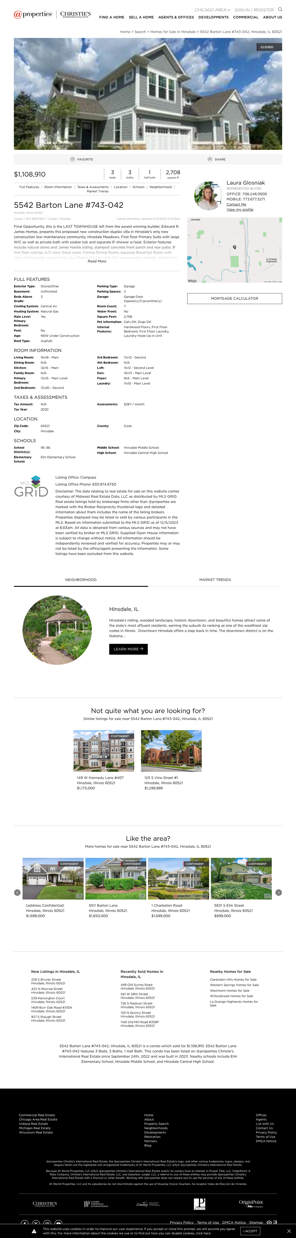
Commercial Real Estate (37, 1115)
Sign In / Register (254, 10)
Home (148, 1115)
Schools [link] (139, 187)
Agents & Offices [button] (176, 17)
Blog (147, 1145)
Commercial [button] (246, 17)
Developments (213, 17)
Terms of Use (265, 1136)
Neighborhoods (156, 1128)
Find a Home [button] (111, 17)
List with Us (265, 1123)
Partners (150, 1141)
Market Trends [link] (98, 191)
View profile (240, 210)
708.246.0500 (254, 194)
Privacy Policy (266, 1132)
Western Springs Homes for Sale (234, 985)
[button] (234, 250)
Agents (261, 1119)
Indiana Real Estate (33, 1123)
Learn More (127, 649)
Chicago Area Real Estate (38, 1119)
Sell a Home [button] (141, 17)
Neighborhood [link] (161, 187)
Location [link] (121, 187)
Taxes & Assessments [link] (93, 187)
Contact (236, 204)
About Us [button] (272, 17)
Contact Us (264, 1128)
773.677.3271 (254, 199)
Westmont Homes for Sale (229, 990)
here (207, 1233)
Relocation (152, 1136)
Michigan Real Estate (34, 1128)
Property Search (156, 1123)
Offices (261, 1115)
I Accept (250, 1231)
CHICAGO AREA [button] (210, 10)
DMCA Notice (266, 1141)
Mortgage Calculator (234, 298)
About (149, 1119)
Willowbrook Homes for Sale (231, 996)
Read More (97, 261)
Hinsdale (65, 218)
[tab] (81, 580)
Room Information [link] (58, 187)
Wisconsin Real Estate (36, 1132)
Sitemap (256, 1222)
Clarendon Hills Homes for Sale (233, 979)
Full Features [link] (30, 187)
